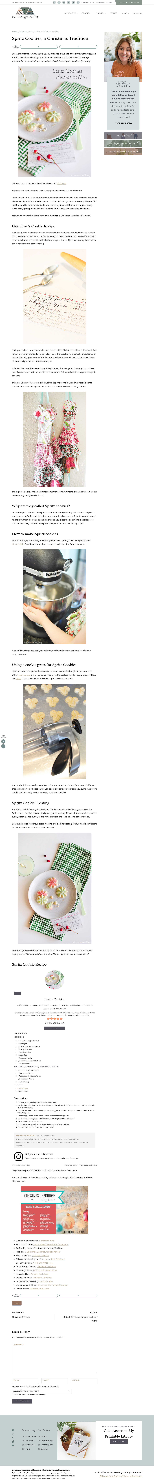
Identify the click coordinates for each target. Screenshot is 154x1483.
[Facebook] (59, 2)
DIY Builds (29, 1440)
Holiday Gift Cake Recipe (45, 1270)
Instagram (74, 1158)
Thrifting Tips (47, 1444)
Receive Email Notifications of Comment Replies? (35, 1386)
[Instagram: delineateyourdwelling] (19, 1156)
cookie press (24, 675)
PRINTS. (113, 13)
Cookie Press (22, 1088)
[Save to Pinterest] (39, 47)
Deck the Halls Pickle (39, 1288)
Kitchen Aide (18, 544)
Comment (18, 1344)
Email (45, 1380)
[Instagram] (63, 2)
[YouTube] (78, 2)
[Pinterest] (68, 2)
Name (16, 1380)
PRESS (92, 2)
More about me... (123, 123)
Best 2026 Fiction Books (129, 2)
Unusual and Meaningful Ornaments (51, 1244)
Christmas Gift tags (21, 1315)
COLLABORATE (100, 2)
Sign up (39, 2)
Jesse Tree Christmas (55, 1259)
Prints (27, 1449)
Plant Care (30, 1444)
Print (54, 1028)
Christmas (17, 1303)
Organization (47, 1440)
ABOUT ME (85, 2)
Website (76, 1380)
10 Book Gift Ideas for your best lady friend (80, 1317)
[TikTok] (73, 2)
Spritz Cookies (46, 1281)
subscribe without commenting (33, 1394)
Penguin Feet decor (39, 1274)
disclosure (61, 183)
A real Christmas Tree (43, 1263)
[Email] (54, 2)
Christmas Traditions (46, 1266)
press (18, 678)
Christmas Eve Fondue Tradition (52, 1285)
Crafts (44, 1436)
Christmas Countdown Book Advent (43, 1252)
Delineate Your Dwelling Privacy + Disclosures (121, 1476)
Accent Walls (31, 1436)
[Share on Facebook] (78, 47)
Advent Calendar (41, 1255)
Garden (44, 1449)
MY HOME (109, 2)
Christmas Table (46, 1240)
